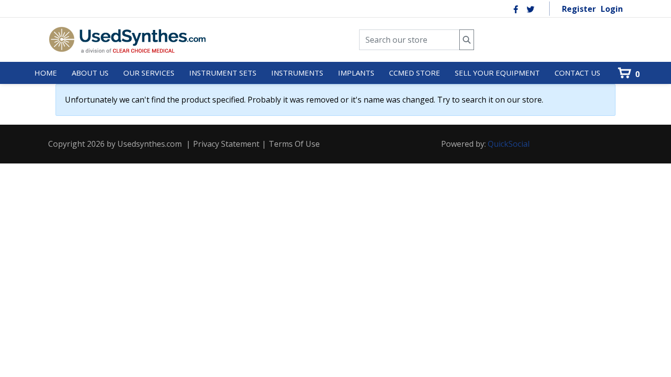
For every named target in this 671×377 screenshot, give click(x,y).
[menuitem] (45, 73)
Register (579, 8)
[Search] (466, 40)
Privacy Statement (226, 143)
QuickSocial (509, 143)
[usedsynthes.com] (127, 40)
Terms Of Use (294, 143)
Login (612, 8)
